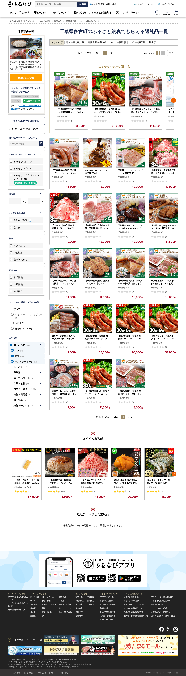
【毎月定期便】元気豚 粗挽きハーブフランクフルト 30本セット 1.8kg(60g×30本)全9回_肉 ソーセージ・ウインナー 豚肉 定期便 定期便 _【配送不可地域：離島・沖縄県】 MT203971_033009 (163, 337)
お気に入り (167, 14)
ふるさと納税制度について (134, 608)
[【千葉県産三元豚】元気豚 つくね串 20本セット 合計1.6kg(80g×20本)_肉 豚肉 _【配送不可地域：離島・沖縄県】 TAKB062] (97, 263)
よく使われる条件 (17, 213)
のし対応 (18, 252)
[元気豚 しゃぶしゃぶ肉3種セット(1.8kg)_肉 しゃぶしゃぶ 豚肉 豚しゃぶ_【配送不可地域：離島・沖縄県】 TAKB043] (64, 373)
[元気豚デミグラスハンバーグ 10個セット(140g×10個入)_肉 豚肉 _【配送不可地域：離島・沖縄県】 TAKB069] (130, 208)
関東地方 (57, 21)
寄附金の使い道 (157, 604)
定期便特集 (104, 608)
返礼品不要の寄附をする (26, 120)
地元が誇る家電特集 (107, 612)
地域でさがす (40, 12)
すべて (17, 309)
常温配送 (18, 277)
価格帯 (12, 193)
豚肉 (20, 356)
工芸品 (61, 601)
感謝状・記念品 (65, 604)
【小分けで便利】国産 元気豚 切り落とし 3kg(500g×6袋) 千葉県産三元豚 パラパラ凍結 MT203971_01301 (64, 227)
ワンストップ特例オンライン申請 (24, 302)
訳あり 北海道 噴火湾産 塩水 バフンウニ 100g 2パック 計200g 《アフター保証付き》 (126, 481)
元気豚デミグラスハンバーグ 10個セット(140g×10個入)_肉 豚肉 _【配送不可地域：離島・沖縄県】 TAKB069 (130, 227)
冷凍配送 (18, 291)
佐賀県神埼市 (53, 487)
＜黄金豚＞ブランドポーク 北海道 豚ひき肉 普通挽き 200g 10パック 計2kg (93, 481)
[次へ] (173, 100)
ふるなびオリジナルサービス (22, 154)
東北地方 (79, 604)
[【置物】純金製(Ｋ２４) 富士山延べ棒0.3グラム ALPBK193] (26, 462)
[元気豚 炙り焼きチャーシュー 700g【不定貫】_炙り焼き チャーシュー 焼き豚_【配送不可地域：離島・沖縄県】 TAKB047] (163, 208)
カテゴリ (13, 338)
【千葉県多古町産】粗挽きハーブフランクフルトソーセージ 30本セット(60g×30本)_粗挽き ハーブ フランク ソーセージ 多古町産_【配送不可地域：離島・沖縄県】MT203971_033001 (97, 392)
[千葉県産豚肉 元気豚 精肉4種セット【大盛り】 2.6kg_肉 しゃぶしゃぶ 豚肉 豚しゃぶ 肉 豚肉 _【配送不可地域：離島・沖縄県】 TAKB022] (130, 373)
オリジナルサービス (130, 12)
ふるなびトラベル (168, 4)
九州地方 (90, 604)
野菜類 (19, 372)
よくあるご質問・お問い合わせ (104, 4)
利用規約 (29, 673)
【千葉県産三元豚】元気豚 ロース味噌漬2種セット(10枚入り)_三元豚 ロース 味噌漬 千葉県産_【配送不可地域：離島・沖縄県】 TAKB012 (70, 110)
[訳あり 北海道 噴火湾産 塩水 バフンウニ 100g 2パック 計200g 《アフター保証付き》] (126, 462)
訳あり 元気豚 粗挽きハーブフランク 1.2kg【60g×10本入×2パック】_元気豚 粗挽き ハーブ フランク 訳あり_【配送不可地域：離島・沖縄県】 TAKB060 (64, 337)
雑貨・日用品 (23, 394)
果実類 (33, 608)
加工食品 (20, 399)
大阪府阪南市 (152, 487)
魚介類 (33, 612)
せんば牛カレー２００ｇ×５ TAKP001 (97, 171)
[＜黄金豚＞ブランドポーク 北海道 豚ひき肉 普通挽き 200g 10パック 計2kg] (93, 462)
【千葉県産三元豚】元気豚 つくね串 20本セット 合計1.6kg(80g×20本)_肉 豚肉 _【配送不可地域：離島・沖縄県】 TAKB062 (97, 282)
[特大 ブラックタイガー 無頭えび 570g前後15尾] (159, 462)
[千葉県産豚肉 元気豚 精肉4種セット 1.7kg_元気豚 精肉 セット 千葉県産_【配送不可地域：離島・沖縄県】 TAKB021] (163, 263)
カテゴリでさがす (60, 12)
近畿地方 (79, 616)
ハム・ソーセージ (26, 361)
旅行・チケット (24, 405)
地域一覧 (79, 597)
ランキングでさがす (19, 12)
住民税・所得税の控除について (136, 616)
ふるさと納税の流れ (132, 601)
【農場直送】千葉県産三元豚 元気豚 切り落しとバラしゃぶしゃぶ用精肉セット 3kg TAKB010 (97, 227)
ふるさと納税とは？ (132, 597)
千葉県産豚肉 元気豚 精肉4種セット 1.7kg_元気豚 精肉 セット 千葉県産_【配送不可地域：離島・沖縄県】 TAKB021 (163, 282)
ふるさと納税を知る (101, 12)
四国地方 (90, 601)
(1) (29, 491)
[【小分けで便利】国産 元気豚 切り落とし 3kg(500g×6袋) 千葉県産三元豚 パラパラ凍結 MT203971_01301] (64, 208)
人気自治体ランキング (16, 610)
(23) (96, 491)
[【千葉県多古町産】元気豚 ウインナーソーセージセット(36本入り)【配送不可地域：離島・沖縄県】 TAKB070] (64, 153)
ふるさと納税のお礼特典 (160, 601)
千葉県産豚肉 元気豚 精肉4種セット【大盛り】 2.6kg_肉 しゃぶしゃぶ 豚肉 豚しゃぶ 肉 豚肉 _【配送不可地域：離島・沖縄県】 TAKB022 (130, 392)
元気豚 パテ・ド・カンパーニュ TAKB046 (130, 171)
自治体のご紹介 (26, 77)
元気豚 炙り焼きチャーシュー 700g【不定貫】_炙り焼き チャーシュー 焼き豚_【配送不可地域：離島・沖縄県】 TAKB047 (163, 227)
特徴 (11, 238)
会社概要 (16, 673)
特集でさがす (80, 12)
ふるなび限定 (21, 220)
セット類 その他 (65, 612)
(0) (71, 121)
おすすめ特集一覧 (107, 597)
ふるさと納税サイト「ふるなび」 (23, 21)
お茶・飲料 (22, 383)
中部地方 (79, 612)
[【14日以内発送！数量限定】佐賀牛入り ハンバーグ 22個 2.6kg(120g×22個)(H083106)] (60, 462)
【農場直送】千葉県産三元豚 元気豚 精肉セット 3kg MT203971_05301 (163, 171)
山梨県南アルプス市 (22, 487)
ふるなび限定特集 (107, 619)
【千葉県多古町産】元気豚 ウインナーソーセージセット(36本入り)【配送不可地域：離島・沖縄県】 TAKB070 (64, 171)
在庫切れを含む (22, 259)
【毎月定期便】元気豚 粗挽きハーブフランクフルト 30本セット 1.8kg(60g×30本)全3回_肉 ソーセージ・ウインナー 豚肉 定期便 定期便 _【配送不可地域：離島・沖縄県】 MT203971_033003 (97, 337)
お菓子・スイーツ (25, 388)
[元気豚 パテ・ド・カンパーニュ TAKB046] (130, 153)
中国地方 (90, 597)
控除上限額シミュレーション (135, 604)
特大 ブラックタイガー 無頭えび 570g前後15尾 (158, 481)
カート (176, 14)
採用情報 (64, 673)
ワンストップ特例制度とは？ (162, 597)
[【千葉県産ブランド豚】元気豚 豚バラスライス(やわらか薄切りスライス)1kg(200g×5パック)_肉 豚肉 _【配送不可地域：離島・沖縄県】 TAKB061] (145, 90)
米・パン (21, 366)
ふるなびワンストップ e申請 (28, 316)
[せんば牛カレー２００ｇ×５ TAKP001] (97, 153)
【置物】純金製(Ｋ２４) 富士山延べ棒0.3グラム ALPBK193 (26, 481)
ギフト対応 (19, 245)
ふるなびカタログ (145, 4)
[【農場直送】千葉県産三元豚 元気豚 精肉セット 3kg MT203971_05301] (163, 153)
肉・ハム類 (84, 21)
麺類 (43, 608)
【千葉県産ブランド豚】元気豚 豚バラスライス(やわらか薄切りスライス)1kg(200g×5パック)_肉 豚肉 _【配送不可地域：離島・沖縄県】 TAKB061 (145, 110)
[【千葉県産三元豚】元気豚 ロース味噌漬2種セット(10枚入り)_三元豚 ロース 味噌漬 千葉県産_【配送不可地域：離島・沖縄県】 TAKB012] (71, 90)
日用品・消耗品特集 (107, 616)
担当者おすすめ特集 (107, 604)
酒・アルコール (24, 378)
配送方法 (13, 270)
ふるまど (19, 323)
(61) (63, 491)
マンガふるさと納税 (159, 608)
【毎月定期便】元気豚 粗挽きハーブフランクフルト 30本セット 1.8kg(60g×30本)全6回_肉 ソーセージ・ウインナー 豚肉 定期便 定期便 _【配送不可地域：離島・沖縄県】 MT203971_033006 (108, 110)
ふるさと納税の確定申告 (133, 612)
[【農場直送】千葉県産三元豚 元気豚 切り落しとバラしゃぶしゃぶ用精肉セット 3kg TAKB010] (97, 208)
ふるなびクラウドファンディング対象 (26, 179)
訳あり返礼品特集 (107, 601)
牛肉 (19, 350)
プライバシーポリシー (47, 673)
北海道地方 (80, 601)
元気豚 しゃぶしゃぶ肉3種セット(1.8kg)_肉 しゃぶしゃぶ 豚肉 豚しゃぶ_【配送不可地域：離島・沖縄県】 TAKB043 (64, 392)
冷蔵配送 (18, 284)
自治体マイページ (24, 328)
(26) (162, 491)
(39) (129, 491)
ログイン (157, 14)
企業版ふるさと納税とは (160, 612)
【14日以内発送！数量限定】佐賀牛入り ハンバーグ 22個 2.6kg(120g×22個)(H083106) (60, 481)
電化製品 (33, 604)
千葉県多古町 (71, 21)
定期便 (17, 227)
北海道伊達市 (86, 487)
